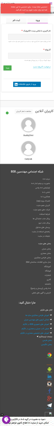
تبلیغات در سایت (44, 236)
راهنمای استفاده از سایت (41, 231)
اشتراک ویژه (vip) (43, 201)
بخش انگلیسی (46, 344)
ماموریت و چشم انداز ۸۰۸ (40, 183)
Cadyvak (28, 159)
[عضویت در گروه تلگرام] (49, 406)
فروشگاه (48, 270)
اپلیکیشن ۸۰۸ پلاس (42, 187)
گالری (49, 279)
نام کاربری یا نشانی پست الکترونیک (36, 31)
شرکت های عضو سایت (41, 209)
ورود (38, 20)
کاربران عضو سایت (43, 205)
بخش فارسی (47, 340)
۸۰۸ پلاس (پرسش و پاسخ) (41, 288)
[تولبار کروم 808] (49, 355)
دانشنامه (48, 284)
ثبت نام (16, 20)
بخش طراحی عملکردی (42, 257)
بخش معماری (46, 253)
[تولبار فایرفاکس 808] (49, 363)
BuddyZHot (28, 135)
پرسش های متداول (43, 227)
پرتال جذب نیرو (44, 223)
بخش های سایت (44, 243)
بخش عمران (46, 249)
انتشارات (48, 275)
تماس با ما (46, 192)
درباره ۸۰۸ (46, 179)
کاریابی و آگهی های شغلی (41, 292)
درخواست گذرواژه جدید (42, 66)
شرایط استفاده (44, 214)
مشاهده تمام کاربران (23, 111)
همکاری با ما (45, 196)
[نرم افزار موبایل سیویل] (49, 370)
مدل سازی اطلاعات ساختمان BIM (38, 262)
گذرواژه (47, 50)
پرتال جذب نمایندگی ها (41, 218)
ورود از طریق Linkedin (27, 84)
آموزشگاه (47, 266)
